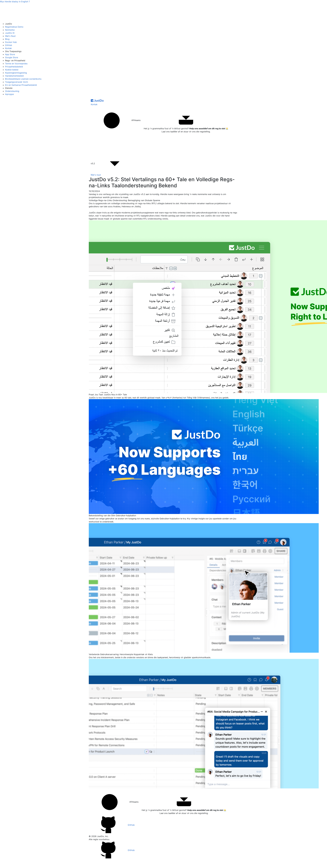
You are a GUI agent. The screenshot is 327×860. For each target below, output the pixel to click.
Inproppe (9, 94)
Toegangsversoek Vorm (16, 82)
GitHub (8, 45)
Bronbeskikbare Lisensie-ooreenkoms (23, 79)
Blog (7, 39)
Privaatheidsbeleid (14, 66)
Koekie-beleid (11, 69)
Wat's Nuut (10, 36)
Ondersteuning (12, 91)
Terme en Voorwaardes (16, 63)
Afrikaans (136, 120)
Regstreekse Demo (14, 27)
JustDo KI (9, 33)
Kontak (8, 48)
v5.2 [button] (93, 163)
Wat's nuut (96, 175)
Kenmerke (10, 30)
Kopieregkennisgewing (16, 72)
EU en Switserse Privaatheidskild (21, 85)
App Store (10, 54)
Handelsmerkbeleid (14, 76)
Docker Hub (11, 42)
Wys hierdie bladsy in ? (15, 1)
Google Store (11, 57)
